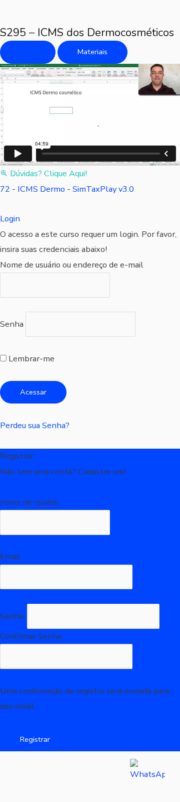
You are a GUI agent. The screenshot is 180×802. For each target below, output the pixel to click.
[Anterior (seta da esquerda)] (20, 794)
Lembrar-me (30, 358)
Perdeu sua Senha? (35, 425)
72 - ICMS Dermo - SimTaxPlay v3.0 (67, 189)
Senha (12, 324)
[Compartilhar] (104, 776)
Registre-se (21, 486)
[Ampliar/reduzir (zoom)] (20, 776)
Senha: (13, 616)
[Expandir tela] (62, 776)
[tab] (28, 52)
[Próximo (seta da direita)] (62, 794)
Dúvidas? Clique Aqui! (48, 173)
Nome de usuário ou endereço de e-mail (72, 265)
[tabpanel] (90, 123)
